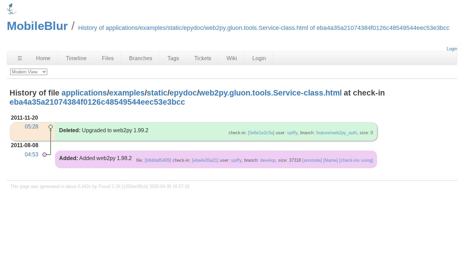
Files (108, 58)
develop (267, 160)
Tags (173, 58)
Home (43, 58)
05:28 (31, 126)
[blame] (330, 160)
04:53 (31, 154)
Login (452, 48)
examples (127, 92)
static (157, 92)
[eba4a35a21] (205, 160)
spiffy (292, 132)
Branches (140, 58)
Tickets (202, 58)
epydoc (183, 92)
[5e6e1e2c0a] (261, 132)
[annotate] (312, 160)
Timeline (76, 58)
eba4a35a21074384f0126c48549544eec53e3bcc (97, 102)
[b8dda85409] (158, 160)
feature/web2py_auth (336, 132)
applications (84, 92)
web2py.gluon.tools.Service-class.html (270, 92)
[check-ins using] (356, 160)
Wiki (232, 58)
